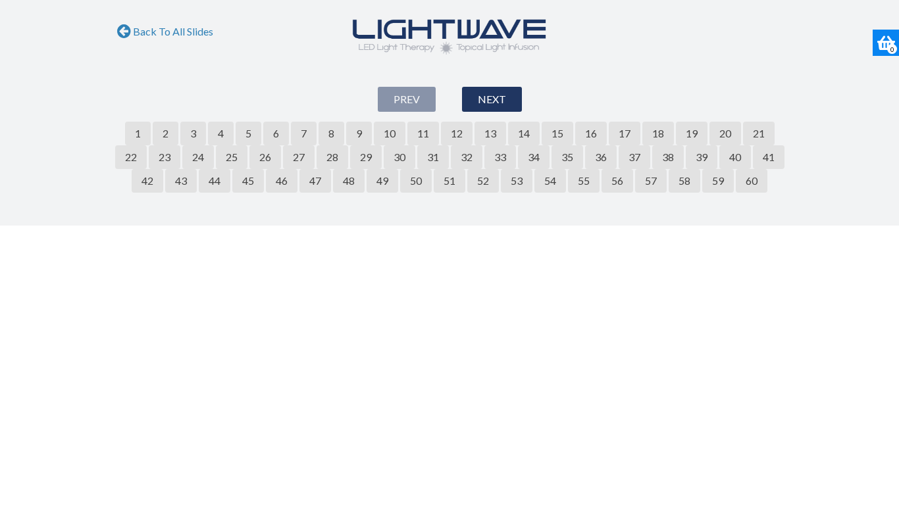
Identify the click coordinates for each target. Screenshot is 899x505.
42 (147, 180)
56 (617, 180)
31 (433, 157)
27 (299, 157)
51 (449, 180)
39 (701, 157)
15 (557, 133)
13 (490, 133)
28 (332, 157)
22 (131, 157)
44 (214, 180)
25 (232, 157)
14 (524, 133)
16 (591, 133)
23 (164, 157)
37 (634, 157)
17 (624, 133)
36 (601, 157)
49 (382, 180)
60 (752, 180)
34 (534, 157)
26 (265, 157)
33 (500, 157)
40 (735, 157)
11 (423, 133)
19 (692, 133)
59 (718, 180)
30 (399, 157)
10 (390, 133)
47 (315, 180)
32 (467, 157)
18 (658, 133)
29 (366, 157)
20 (725, 133)
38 (668, 157)
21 (759, 133)
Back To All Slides (172, 31)
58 (684, 180)
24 (198, 157)
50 (416, 180)
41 (769, 157)
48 (349, 180)
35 (567, 157)
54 (550, 180)
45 (248, 180)
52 (483, 180)
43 (181, 180)
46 (282, 180)
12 (457, 133)
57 (651, 180)
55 (584, 180)
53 (517, 180)
